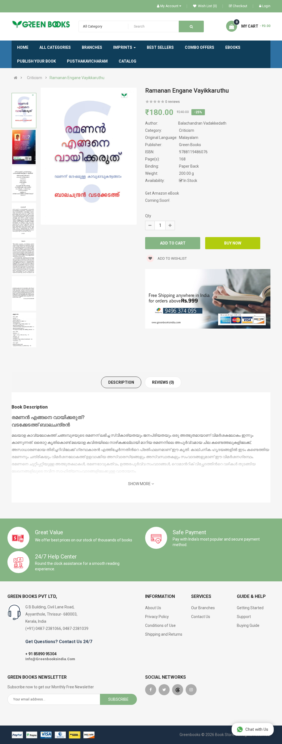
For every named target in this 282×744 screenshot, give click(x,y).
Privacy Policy (157, 616)
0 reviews (172, 102)
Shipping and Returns (163, 634)
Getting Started (250, 608)
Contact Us (200, 616)
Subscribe (118, 699)
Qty (148, 216)
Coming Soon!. (157, 200)
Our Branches (203, 608)
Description (121, 382)
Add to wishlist (172, 258)
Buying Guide (248, 625)
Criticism (34, 78)
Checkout (240, 6)
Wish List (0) (207, 6)
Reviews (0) (163, 382)
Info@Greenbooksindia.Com (50, 659)
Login (266, 6)
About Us (153, 608)
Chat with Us (256, 729)
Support (244, 616)
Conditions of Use (160, 625)
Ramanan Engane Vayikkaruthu (77, 78)
